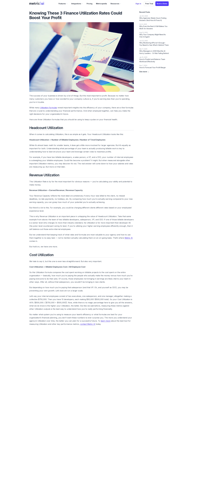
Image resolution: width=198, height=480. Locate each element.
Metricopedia (101, 4)
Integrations (76, 4)
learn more (105, 321)
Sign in (138, 4)
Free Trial (149, 4)
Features (62, 4)
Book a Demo (162, 4)
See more (144, 72)
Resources (115, 4)
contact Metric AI (87, 324)
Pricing (89, 4)
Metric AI (129, 238)
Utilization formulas (48, 107)
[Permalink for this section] (64, 128)
